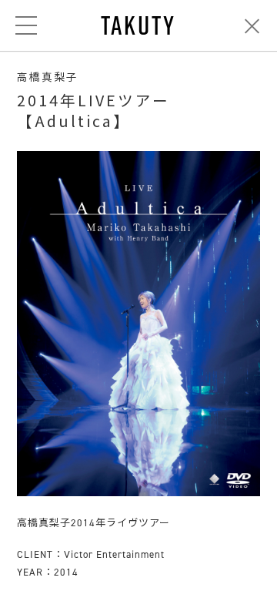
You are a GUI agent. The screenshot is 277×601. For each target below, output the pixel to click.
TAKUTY (138, 25)
